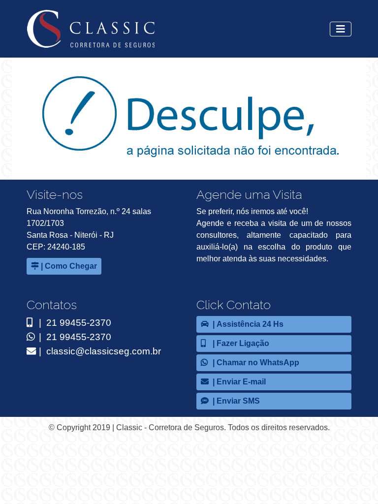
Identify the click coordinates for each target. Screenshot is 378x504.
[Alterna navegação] (340, 29)
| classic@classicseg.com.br (98, 351)
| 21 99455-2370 (73, 322)
